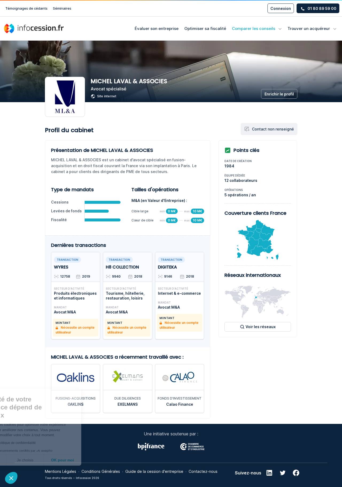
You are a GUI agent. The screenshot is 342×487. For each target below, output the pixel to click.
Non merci (24, 460)
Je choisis (61, 460)
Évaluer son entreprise (156, 28)
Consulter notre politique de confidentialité (41, 443)
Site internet (106, 96)
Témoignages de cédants (26, 8)
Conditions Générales (100, 471)
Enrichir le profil (279, 94)
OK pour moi (98, 460)
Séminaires (62, 8)
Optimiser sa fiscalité (205, 28)
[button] (11, 477)
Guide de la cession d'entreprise (154, 471)
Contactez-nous (203, 471)
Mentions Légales (60, 471)
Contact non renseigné (273, 129)
